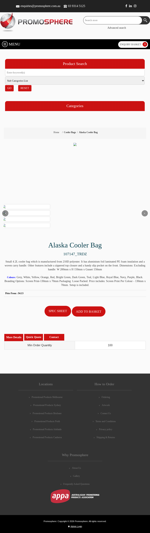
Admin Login (76, 526)
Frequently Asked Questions (76, 484)
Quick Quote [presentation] (33, 337)
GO (9, 88)
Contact (54, 337)
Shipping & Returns (105, 437)
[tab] (13, 337)
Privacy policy (105, 429)
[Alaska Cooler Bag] (75, 144)
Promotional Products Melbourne (47, 397)
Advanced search (116, 27)
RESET (25, 88)
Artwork (106, 405)
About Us (76, 468)
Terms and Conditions (106, 421)
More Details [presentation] (13, 337)
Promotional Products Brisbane (47, 413)
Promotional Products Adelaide (47, 429)
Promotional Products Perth (47, 421)
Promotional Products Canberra (47, 437)
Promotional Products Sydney (47, 405)
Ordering (106, 397)
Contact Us (106, 413)
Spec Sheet (58, 311)
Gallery (76, 476)
